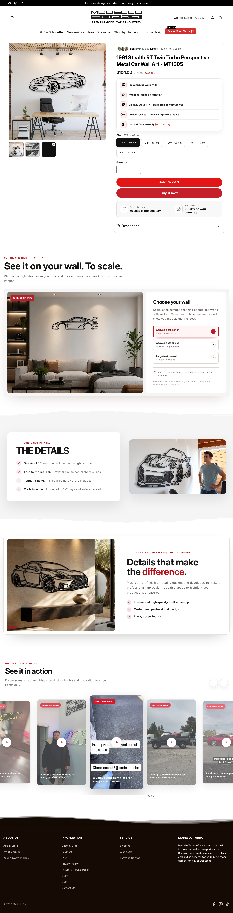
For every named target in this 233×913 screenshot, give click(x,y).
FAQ (64, 857)
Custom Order (70, 845)
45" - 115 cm (198, 142)
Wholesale (126, 851)
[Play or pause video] (6, 742)
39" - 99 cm (175, 142)
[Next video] (224, 683)
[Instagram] (221, 904)
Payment (67, 851)
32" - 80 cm (152, 142)
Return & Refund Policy (76, 869)
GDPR (65, 881)
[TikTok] (227, 904)
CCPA (65, 875)
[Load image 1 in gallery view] (16, 149)
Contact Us (68, 887)
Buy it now (169, 193)
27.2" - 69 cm (128, 142)
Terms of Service (130, 857)
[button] (12, 18)
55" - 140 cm (127, 152)
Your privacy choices (16, 857)
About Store (10, 845)
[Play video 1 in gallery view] (49, 149)
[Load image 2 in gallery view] (32, 149)
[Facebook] (214, 904)
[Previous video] (214, 683)
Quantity (121, 162)
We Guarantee (11, 851)
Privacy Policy (70, 863)
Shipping (125, 845)
